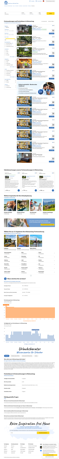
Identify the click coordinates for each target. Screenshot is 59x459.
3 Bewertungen (38, 50)
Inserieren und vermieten (32, 445)
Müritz (20, 365)
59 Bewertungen (38, 133)
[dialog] (50, 450)
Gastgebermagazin (31, 447)
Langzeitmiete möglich (11, 64)
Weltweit (5, 451)
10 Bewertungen (38, 39)
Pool (11, 50)
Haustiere (11, 60)
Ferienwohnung (11, 87)
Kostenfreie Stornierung (11, 46)
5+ (12, 30)
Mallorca (5, 449)
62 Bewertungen (38, 122)
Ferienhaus (11, 85)
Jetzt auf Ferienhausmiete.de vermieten (47, 224)
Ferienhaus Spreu (35, 60)
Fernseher (11, 54)
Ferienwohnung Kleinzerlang (37, 154)
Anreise (23, 12)
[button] (50, 456)
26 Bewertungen (38, 73)
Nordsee (5, 445)
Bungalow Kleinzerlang (36, 37)
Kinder (11, 61)
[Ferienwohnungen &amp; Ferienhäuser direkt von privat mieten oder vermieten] (11, 3)
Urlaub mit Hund (11, 71)
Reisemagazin (22, 449)
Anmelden (32, 1)
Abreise (31, 12)
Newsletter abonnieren (43, 432)
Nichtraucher (11, 63)
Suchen (50, 13)
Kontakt (21, 452)
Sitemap (5, 452)
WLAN (11, 51)
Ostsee (5, 447)
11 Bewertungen (38, 28)
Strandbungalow (35, 26)
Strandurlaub (11, 73)
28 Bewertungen (38, 99)
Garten (11, 53)
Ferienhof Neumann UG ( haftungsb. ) (38, 48)
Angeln (11, 80)
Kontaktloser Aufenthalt (11, 70)
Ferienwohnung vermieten (50, 1)
